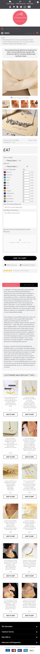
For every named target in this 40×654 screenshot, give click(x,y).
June (7, 185)
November (9, 198)
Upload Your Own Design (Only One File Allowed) (16, 230)
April (7, 180)
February (9, 175)
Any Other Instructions (11, 210)
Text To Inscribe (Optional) (12, 204)
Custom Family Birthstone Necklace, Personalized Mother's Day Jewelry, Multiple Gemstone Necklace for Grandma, (29, 525)
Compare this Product (28, 265)
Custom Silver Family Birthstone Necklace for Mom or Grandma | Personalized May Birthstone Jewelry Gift (29, 563)
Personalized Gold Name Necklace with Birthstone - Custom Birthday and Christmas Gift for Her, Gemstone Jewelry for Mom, (10, 564)
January (8, 172)
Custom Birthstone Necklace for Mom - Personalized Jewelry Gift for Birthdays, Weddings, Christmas (10, 485)
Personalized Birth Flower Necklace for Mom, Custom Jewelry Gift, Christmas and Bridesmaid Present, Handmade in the (10, 525)
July (7, 188)
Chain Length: (8, 157)
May (7, 182)
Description (11, 285)
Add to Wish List (12, 265)
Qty (24, 169)
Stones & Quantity (9, 169)
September (10, 193)
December (9, 201)
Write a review (24, 270)
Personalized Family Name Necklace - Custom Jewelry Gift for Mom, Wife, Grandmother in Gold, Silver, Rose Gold (10, 401)
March (8, 177)
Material (6, 163)
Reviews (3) (29, 285)
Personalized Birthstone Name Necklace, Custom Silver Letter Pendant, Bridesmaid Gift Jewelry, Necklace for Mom (10, 443)
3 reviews (16, 270)
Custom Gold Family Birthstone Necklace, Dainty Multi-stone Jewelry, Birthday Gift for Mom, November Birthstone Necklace (29, 603)
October (9, 196)
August (8, 190)
